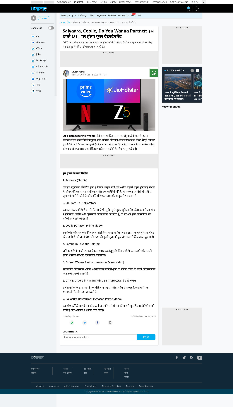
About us (40, 386)
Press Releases (146, 386)
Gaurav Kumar (78, 71)
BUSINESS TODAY (64, 2)
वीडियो (39, 48)
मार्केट (38, 90)
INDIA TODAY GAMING (179, 2)
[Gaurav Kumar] (66, 73)
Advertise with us (71, 386)
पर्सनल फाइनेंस (42, 66)
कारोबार (33, 373)
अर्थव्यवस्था (35, 369)
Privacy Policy (91, 386)
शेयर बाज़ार (40, 42)
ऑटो (38, 84)
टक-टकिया (67, 373)
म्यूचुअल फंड (101, 15)
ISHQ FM (194, 2)
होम (37, 36)
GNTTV (113, 2)
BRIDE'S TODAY (125, 2)
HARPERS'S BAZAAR (159, 2)
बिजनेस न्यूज (41, 60)
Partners (130, 386)
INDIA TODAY (92, 2)
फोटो (85, 373)
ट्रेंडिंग (38, 54)
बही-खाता (107, 369)
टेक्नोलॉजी (40, 72)
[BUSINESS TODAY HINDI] (39, 8)
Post (146, 337)
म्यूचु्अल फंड (41, 78)
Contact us (54, 386)
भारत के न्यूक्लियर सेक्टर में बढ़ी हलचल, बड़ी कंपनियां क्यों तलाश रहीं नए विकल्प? (178, 95)
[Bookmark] (110, 324)
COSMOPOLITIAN (141, 2)
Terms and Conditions (111, 386)
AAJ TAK (104, 2)
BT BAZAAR (78, 2)
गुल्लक (65, 369)
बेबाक (106, 373)
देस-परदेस (87, 369)
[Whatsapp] (71, 324)
